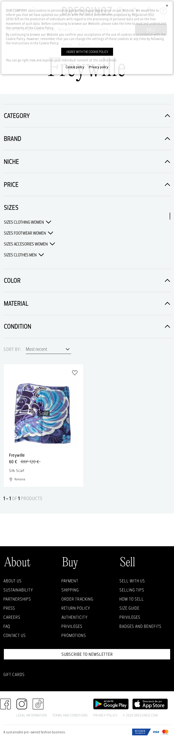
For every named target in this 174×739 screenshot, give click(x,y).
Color (12, 280)
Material (16, 303)
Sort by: (12, 349)
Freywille (17, 455)
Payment (69, 581)
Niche (11, 161)
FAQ (6, 626)
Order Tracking (77, 599)
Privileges (71, 626)
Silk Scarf (16, 470)
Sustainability (18, 590)
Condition (17, 326)
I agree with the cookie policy (87, 52)
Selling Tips (131, 590)
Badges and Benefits (140, 626)
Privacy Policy (105, 715)
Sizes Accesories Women (26, 244)
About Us (12, 581)
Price (11, 184)
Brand (12, 138)
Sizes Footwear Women (25, 233)
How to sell (131, 599)
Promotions (73, 635)
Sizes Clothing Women (24, 222)
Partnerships (17, 599)
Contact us (14, 635)
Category (17, 115)
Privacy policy (99, 67)
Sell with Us (132, 581)
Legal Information (31, 715)
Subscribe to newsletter (87, 654)
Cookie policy (75, 67)
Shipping (70, 590)
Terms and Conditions (70, 715)
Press (9, 608)
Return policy (75, 608)
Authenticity (74, 617)
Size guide (129, 608)
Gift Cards (14, 674)
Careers (11, 617)
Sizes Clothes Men (20, 255)
